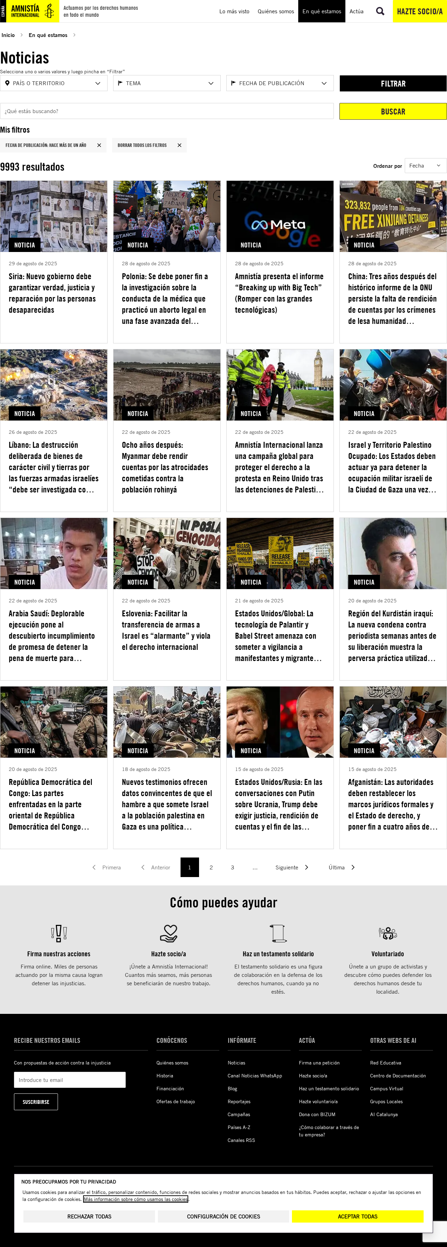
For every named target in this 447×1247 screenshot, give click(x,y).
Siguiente (287, 867)
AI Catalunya (384, 1114)
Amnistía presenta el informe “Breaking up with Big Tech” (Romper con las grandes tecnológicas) (279, 293)
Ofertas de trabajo (175, 1101)
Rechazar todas (89, 1216)
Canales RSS (241, 1140)
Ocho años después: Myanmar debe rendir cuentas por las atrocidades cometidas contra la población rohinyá (165, 467)
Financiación (170, 1088)
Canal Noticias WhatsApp (255, 1075)
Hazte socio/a (420, 11)
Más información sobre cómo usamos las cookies (136, 1199)
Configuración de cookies (223, 1216)
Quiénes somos (172, 1063)
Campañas (239, 1114)
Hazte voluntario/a (318, 1101)
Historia (164, 1075)
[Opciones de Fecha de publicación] (324, 83)
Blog (232, 1088)
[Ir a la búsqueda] (380, 11)
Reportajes (239, 1101)
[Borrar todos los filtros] (179, 145)
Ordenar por (387, 165)
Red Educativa (385, 1063)
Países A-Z (239, 1127)
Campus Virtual (386, 1088)
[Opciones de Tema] (211, 83)
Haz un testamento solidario (329, 1088)
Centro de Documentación (398, 1075)
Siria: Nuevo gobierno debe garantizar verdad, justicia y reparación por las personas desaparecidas (52, 293)
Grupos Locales (386, 1101)
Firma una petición (319, 1063)
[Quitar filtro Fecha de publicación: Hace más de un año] (99, 145)
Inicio (8, 34)
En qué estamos (48, 34)
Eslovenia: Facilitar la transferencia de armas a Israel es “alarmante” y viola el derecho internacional (166, 630)
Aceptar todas (358, 1216)
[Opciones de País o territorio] (98, 83)
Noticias (236, 1063)
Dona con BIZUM (317, 1114)
